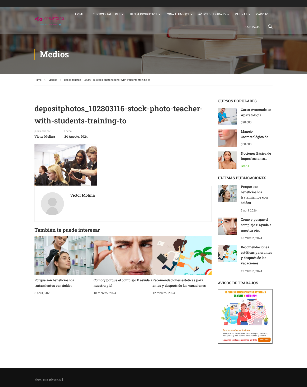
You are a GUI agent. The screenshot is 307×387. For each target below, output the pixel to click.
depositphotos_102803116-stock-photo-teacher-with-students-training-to (107, 79)
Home (79, 14)
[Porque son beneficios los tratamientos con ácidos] (64, 255)
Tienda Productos (143, 14)
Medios (52, 79)
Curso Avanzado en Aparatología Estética (256, 114)
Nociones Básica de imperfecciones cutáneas (256, 158)
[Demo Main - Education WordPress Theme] (50, 20)
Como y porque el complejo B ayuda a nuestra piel (256, 224)
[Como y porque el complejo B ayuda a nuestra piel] (123, 255)
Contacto (252, 26)
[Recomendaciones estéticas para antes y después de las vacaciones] (182, 255)
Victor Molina (44, 136)
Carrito (262, 14)
